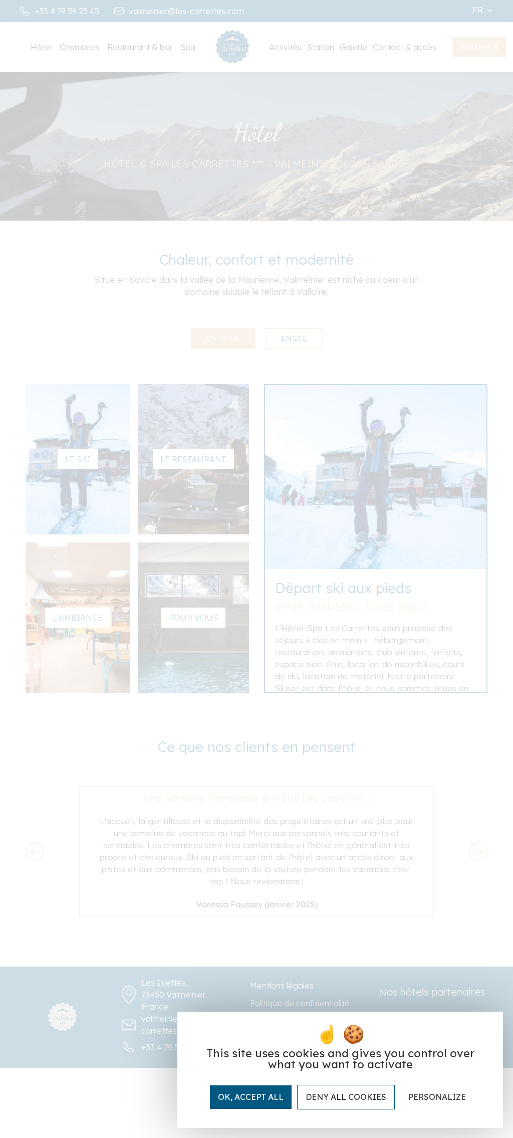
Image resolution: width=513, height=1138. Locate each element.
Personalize (437, 1097)
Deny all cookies (346, 1097)
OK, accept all (251, 1097)
